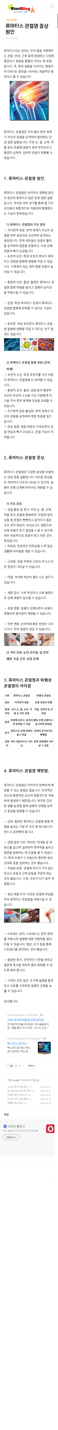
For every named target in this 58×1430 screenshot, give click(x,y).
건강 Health (13, 1080)
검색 (44, 6)
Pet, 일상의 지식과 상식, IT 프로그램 (20, 1130)
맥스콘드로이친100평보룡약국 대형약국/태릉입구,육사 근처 (19, 1043)
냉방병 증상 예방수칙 (17, 1094)
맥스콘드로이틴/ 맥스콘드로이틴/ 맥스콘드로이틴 (19, 1049)
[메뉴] (51, 6)
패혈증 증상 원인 (15, 1103)
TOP (51, 1178)
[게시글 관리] (20, 1065)
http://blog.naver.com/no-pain (22, 1015)
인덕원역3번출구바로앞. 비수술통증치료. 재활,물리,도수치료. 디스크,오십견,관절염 (28, 1026)
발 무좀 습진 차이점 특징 (19, 1090)
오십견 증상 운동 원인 (17, 1086)
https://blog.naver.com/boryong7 (24, 1038)
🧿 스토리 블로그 (14, 1126)
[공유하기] (16, 1065)
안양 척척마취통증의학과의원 (25, 1020)
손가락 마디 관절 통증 (17, 1099)
